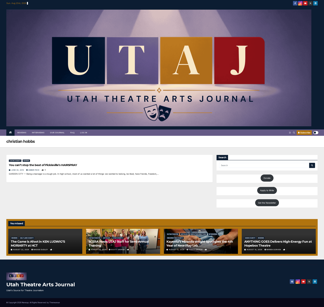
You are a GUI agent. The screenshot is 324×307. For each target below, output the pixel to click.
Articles (106, 238)
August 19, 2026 (99, 250)
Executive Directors (198, 234)
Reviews (21, 132)
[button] (294, 132)
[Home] (10, 132)
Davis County (250, 238)
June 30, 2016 (17, 170)
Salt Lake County (27, 238)
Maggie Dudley (41, 250)
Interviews (38, 132)
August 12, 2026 (177, 250)
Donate (267, 178)
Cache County (15, 160)
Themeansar (54, 302)
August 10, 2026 (255, 250)
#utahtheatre (94, 238)
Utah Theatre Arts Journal (40, 284)
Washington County (175, 238)
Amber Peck (34, 170)
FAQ (72, 132)
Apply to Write (267, 190)
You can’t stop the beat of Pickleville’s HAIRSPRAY (43, 165)
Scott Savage (118, 250)
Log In (83, 132)
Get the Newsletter (267, 203)
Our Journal (57, 132)
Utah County (118, 238)
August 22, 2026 (21, 250)
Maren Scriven (274, 250)
